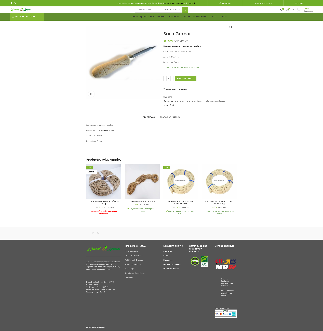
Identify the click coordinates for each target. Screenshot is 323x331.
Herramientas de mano (195, 101)
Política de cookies (133, 264)
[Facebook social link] (11, 3)
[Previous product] (229, 27)
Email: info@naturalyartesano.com (100, 289)
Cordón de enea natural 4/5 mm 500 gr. (104, 202)
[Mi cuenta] (292, 9)
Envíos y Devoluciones (134, 256)
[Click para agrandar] (91, 94)
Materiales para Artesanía (215, 101)
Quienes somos (131, 251)
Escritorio (167, 251)
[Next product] (235, 27)
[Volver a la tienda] (232, 27)
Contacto (129, 277)
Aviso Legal (129, 269)
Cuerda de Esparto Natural (142, 201)
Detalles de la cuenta (172, 264)
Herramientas (179, 101)
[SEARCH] (185, 10)
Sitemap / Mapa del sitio (96, 292)
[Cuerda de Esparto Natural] (142, 181)
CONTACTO (299, 3)
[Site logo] (21, 9)
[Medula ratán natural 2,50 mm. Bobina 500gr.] (219, 181)
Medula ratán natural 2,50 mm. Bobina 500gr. (219, 202)
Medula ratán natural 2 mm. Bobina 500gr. (181, 202)
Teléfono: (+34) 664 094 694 (97, 287)
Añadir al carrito (185, 78)
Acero (165, 57)
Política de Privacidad (134, 260)
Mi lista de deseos (171, 269)
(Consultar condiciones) (155, 3)
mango (105, 130)
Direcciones (168, 260)
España (176, 62)
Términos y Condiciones (135, 273)
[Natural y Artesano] (97, 233)
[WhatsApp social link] (14, 3)
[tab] (149, 116)
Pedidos (166, 256)
